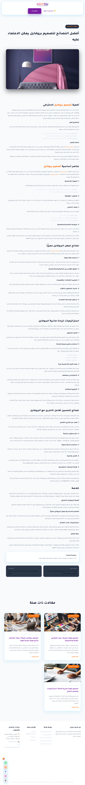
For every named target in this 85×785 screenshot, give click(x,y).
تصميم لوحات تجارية (46, 738)
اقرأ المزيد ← (74, 656)
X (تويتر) (33, 737)
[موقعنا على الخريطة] (5, 772)
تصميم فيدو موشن (46, 741)
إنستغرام (33, 740)
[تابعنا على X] (5, 781)
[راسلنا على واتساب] (5, 763)
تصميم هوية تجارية (46, 731)
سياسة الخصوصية (46, 744)
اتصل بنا (35, 11)
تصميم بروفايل (63, 105)
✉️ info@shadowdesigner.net (12, 746)
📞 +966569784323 (14, 742)
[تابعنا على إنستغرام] (5, 776)
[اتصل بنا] (5, 767)
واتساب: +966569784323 (31, 733)
